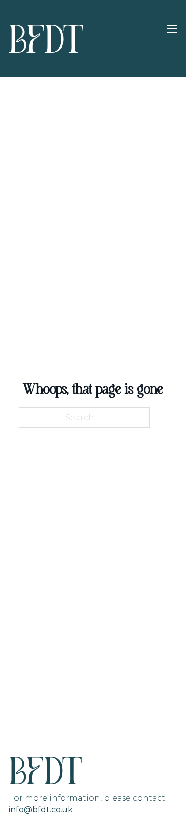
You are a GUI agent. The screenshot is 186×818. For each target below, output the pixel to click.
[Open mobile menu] (172, 29)
